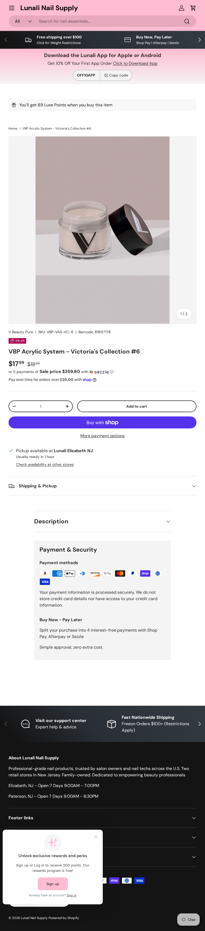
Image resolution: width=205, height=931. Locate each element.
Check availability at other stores (45, 464)
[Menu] (12, 8)
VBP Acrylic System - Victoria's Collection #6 (56, 128)
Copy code (118, 75)
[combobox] (102, 21)
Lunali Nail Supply (34, 918)
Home (13, 128)
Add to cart (136, 406)
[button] (193, 8)
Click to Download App (135, 63)
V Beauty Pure (21, 332)
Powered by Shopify (64, 918)
